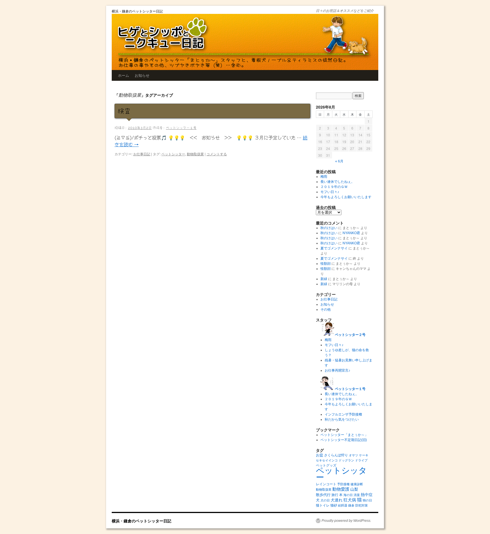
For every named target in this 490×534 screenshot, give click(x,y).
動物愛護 (340, 489)
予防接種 (343, 484)
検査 (124, 111)
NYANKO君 (351, 233)
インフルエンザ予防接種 (343, 414)
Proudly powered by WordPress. (346, 521)
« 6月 (339, 161)
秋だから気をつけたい (342, 419)
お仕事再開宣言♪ (337, 370)
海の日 (348, 495)
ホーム (123, 75)
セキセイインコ (327, 460)
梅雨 (323, 177)
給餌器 (342, 505)
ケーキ (363, 455)
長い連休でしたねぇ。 (337, 182)
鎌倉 (351, 505)
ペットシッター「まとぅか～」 (344, 435)
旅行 (334, 495)
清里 (357, 495)
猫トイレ (323, 505)
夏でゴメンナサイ (334, 248)
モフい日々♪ (329, 192)
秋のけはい (328, 228)
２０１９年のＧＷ (334, 187)
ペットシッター (173, 153)
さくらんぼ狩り (336, 455)
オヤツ (353, 455)
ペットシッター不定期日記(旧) (343, 440)
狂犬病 (349, 499)
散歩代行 (323, 495)
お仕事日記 (141, 153)
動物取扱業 (195, 153)
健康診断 (356, 484)
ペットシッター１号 (181, 127)
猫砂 (333, 505)
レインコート (326, 484)
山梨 (354, 489)
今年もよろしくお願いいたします (345, 197)
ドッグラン (346, 460)
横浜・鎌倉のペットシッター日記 (137, 11)
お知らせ (142, 75)
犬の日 (325, 500)
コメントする (216, 153)
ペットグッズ (326, 465)
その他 (325, 310)
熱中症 (367, 494)
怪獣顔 (325, 264)
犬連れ (337, 500)
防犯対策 (361, 505)
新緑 (323, 279)
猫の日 (367, 500)
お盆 (319, 455)
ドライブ (361, 460)
